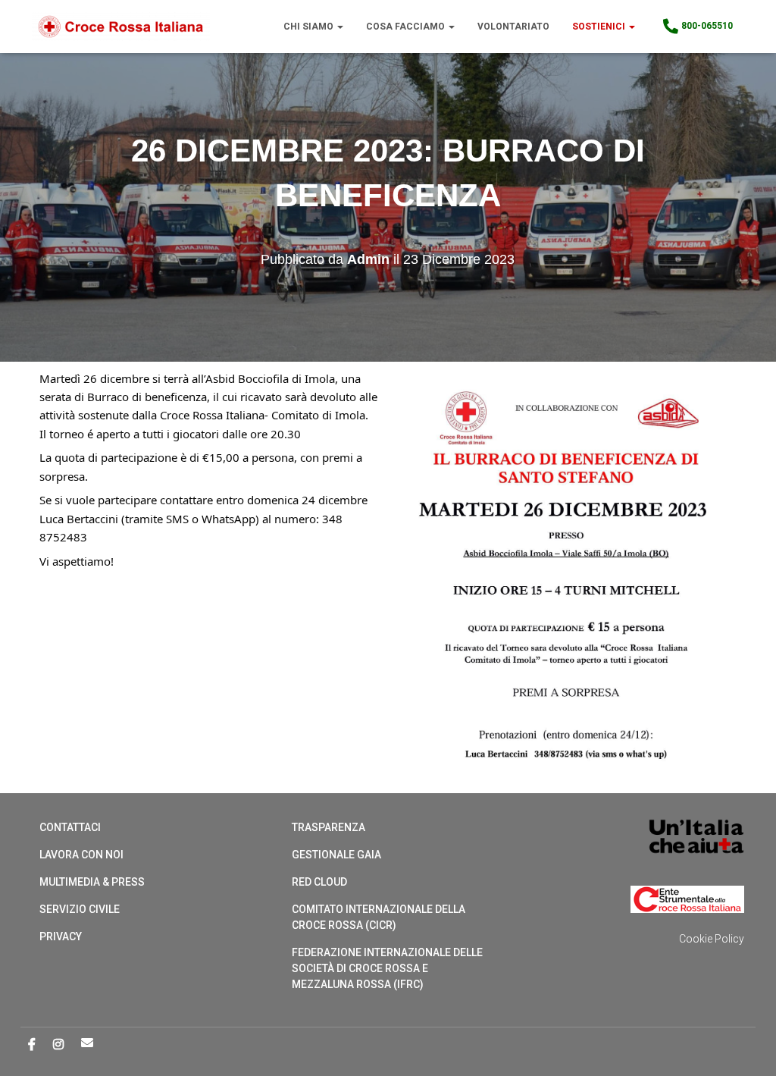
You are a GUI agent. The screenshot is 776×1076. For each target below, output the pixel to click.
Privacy (60, 936)
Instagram (58, 1044)
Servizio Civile (79, 909)
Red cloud (319, 882)
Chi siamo (309, 26)
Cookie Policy (711, 939)
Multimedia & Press (92, 882)
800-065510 (707, 25)
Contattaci (70, 827)
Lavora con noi (81, 855)
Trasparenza (328, 827)
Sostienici (599, 26)
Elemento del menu (87, 1042)
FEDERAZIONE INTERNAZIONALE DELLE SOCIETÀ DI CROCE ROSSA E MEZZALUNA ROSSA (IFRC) (387, 968)
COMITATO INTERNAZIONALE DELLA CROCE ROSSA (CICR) (378, 917)
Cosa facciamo (406, 26)
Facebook (31, 1044)
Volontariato (513, 26)
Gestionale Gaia (336, 855)
